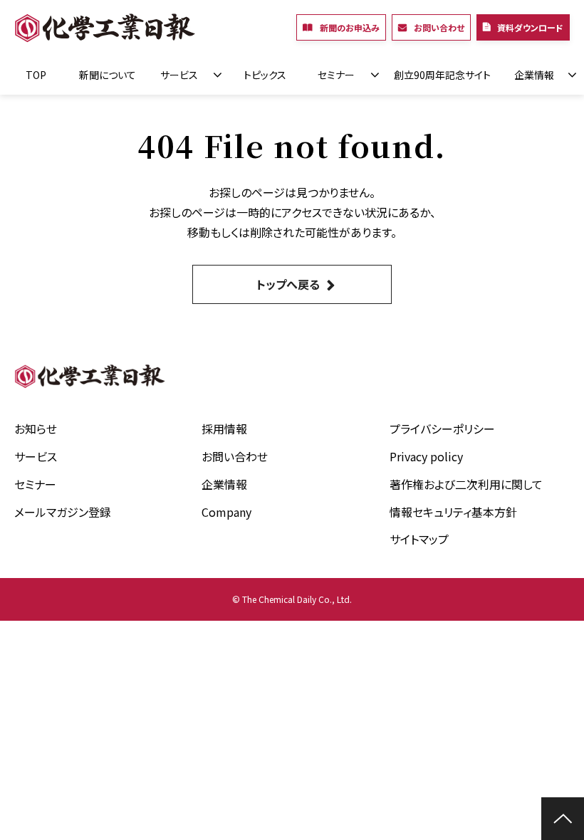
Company (226, 511)
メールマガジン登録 (62, 511)
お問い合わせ (439, 27)
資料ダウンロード (530, 27)
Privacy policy (426, 456)
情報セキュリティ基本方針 (453, 511)
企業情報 (534, 75)
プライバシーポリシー (442, 428)
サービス (179, 75)
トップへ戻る (288, 284)
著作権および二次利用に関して (466, 484)
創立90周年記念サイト (442, 75)
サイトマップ (419, 538)
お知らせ (35, 428)
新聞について (107, 75)
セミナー (336, 75)
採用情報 (224, 428)
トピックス (265, 75)
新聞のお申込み (350, 27)
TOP (36, 75)
